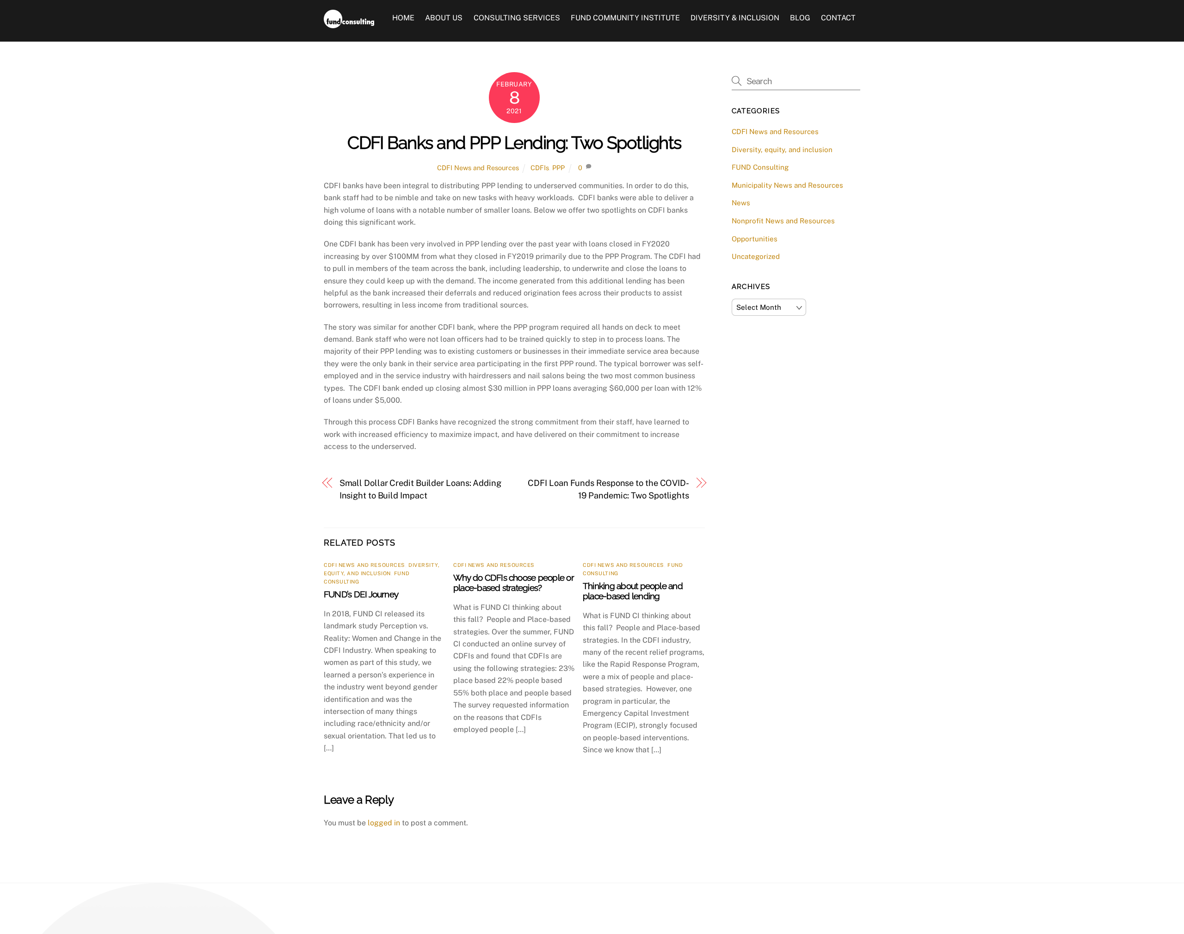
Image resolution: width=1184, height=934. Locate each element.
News (741, 203)
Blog (800, 17)
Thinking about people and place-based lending (633, 591)
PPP (558, 168)
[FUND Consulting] (349, 23)
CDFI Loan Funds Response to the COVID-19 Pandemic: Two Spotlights (608, 489)
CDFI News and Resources (478, 168)
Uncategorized (756, 256)
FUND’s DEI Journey (361, 594)
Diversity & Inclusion (735, 17)
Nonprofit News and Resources (783, 221)
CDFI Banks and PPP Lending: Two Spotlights (514, 142)
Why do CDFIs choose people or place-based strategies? (513, 582)
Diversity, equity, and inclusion (782, 150)
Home (403, 17)
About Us (443, 17)
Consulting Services (517, 17)
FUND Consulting (760, 167)
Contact (838, 17)
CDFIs (539, 168)
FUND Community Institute (625, 17)
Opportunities (754, 239)
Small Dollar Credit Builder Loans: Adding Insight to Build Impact (420, 489)
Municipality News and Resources (787, 185)
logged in (384, 822)
